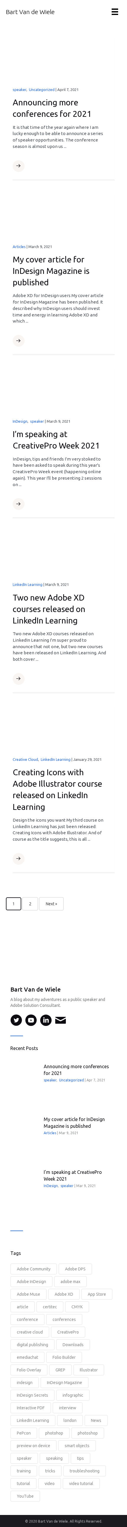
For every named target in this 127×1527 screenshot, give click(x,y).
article (22, 1306)
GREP (60, 1370)
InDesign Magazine (64, 1382)
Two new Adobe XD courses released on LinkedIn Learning (49, 609)
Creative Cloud (25, 759)
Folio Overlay (29, 1370)
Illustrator (89, 1370)
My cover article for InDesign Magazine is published (51, 271)
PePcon (24, 1433)
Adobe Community (34, 1269)
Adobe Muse (28, 1294)
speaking (54, 1458)
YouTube (25, 1496)
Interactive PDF (31, 1407)
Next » (51, 903)
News (96, 1420)
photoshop (88, 1433)
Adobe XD (64, 1294)
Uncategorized (42, 89)
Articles (19, 247)
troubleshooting (85, 1471)
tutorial (23, 1483)
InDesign (20, 421)
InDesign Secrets (32, 1395)
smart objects (77, 1445)
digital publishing (32, 1344)
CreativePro (68, 1332)
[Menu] (115, 11)
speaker (19, 89)
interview (67, 1407)
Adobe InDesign (31, 1281)
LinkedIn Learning (28, 584)
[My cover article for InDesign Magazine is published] (64, 214)
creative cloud (30, 1332)
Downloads (73, 1344)
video (50, 1483)
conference (27, 1319)
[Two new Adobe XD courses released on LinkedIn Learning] (64, 552)
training (24, 1471)
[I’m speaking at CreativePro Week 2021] (64, 389)
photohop (54, 1433)
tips (80, 1458)
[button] (19, 166)
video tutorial (81, 1483)
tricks (50, 1471)
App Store (97, 1294)
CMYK (77, 1306)
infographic (73, 1395)
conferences (64, 1319)
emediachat (27, 1357)
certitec (50, 1306)
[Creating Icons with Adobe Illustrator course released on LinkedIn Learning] (64, 727)
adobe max (70, 1281)
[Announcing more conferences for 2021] (64, 57)
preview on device (33, 1445)
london (70, 1420)
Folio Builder (64, 1357)
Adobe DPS (75, 1269)
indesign (24, 1382)
